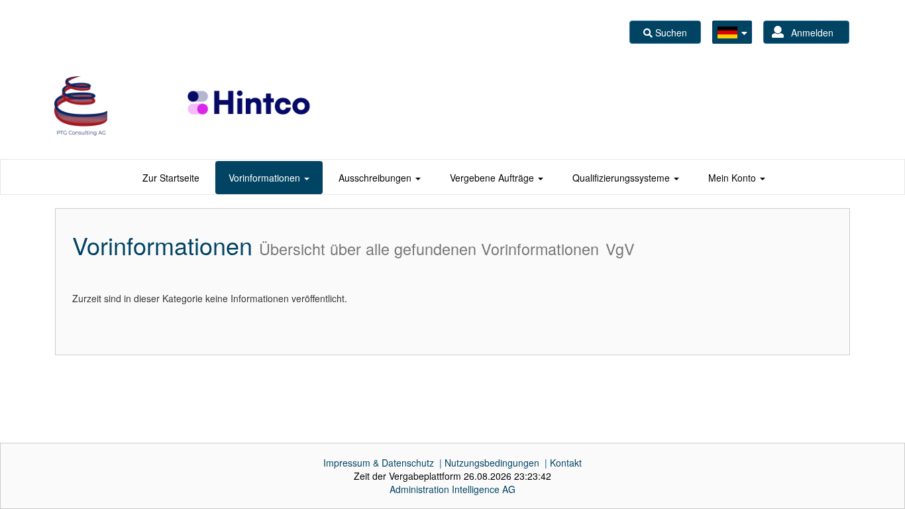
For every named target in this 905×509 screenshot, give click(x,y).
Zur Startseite (170, 177)
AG (452, 489)
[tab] (171, 177)
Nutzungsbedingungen (492, 462)
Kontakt (566, 462)
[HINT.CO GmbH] (249, 106)
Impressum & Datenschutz (378, 462)
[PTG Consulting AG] (81, 106)
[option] (81, 106)
